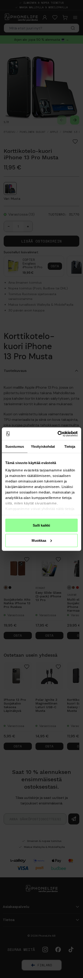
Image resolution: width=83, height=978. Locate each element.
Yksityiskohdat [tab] (43, 446)
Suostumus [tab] (14, 446)
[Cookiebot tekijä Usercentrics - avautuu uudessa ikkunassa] (58, 434)
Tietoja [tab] (69, 446)
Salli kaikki (41, 525)
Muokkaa (39, 540)
